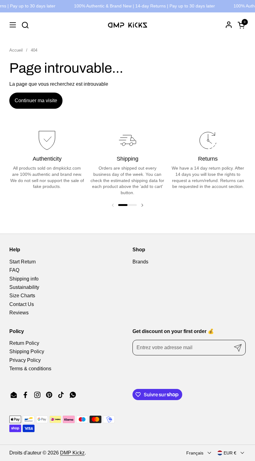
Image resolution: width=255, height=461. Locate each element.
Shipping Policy (26, 351)
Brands (140, 261)
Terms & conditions (30, 368)
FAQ (14, 270)
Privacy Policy (25, 360)
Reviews (19, 312)
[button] (25, 25)
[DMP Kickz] (127, 25)
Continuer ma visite (36, 100)
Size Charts (22, 295)
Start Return (22, 261)
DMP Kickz (72, 452)
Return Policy (24, 343)
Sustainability (24, 287)
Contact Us (21, 304)
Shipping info (24, 278)
